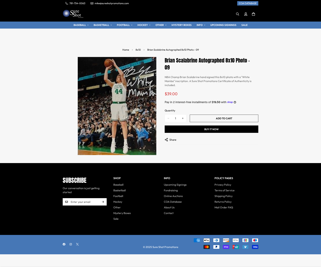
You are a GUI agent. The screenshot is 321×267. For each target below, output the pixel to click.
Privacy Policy (223, 184)
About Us (169, 207)
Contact (169, 213)
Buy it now (211, 129)
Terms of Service (225, 190)
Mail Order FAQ (224, 207)
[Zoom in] (153, 64)
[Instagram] (70, 244)
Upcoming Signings (223, 25)
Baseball (80, 25)
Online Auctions (173, 196)
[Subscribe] (103, 202)
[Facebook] (64, 244)
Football (123, 25)
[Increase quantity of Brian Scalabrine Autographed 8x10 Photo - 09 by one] (182, 118)
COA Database (173, 201)
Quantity (170, 110)
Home (125, 49)
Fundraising (171, 190)
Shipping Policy (224, 196)
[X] (77, 244)
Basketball (101, 25)
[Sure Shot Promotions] (73, 14)
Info (200, 25)
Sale (244, 25)
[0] (253, 14)
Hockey (142, 25)
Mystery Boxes (182, 25)
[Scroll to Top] (314, 249)
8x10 (138, 49)
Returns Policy (223, 201)
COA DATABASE (248, 3)
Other (159, 25)
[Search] (237, 14)
